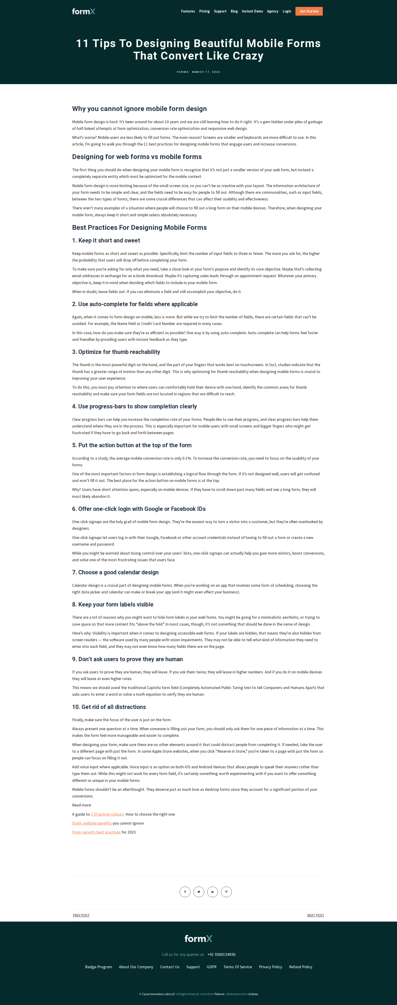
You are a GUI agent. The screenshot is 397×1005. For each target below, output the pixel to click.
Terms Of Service (237, 966)
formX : (184, 72)
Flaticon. (219, 994)
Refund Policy (300, 966)
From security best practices (96, 832)
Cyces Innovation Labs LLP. (159, 994)
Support (193, 966)
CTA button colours (107, 814)
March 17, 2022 (206, 72)
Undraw (253, 994)
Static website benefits (92, 823)
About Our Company (136, 966)
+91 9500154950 (221, 954)
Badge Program (98, 966)
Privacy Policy (270, 966)
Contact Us (169, 966)
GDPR (211, 966)
